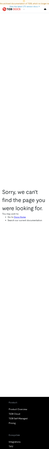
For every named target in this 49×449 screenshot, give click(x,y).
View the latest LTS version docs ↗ (25, 6)
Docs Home (20, 217)
